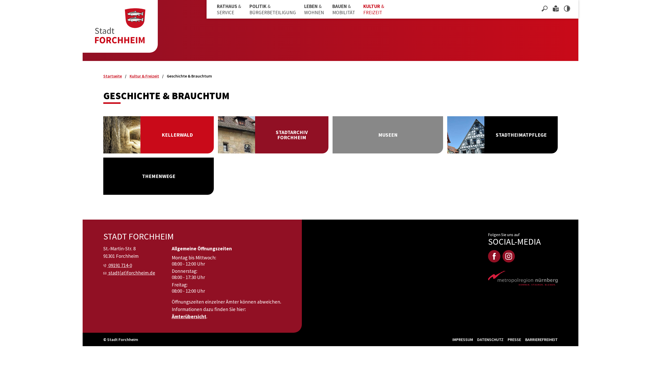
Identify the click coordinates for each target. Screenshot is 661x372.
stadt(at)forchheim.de (131, 273)
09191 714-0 (120, 265)
